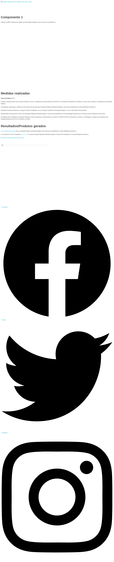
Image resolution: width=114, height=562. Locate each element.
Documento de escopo (9, 131)
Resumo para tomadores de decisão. (13, 137)
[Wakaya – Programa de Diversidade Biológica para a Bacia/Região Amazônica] (28, 5)
